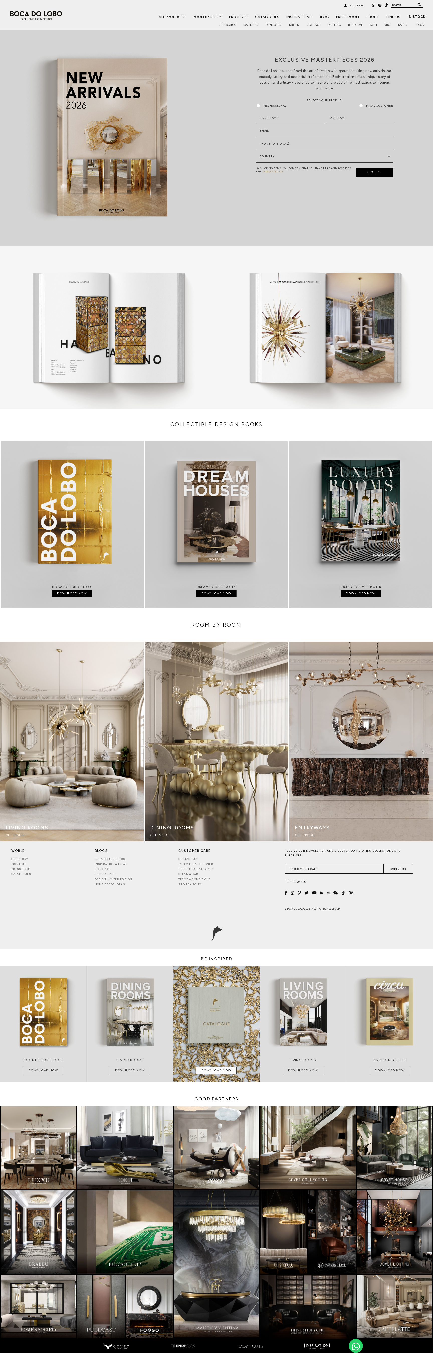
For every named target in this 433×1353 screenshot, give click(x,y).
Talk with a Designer (195, 864)
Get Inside (15, 835)
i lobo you (103, 869)
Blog (324, 17)
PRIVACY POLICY (273, 171)
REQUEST (374, 172)
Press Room (347, 17)
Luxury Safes (106, 874)
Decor (419, 25)
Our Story (19, 859)
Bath (373, 25)
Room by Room (207, 17)
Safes (402, 25)
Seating (312, 25)
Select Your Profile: (325, 100)
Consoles (273, 25)
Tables (294, 25)
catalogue (355, 5)
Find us (393, 17)
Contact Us (187, 859)
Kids (387, 25)
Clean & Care (189, 874)
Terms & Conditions (194, 879)
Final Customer (379, 105)
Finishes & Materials (195, 869)
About (372, 17)
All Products (172, 17)
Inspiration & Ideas (111, 864)
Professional (275, 105)
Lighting (334, 25)
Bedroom (355, 25)
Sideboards (228, 25)
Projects (238, 17)
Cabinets (251, 25)
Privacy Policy (190, 884)
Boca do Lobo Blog (110, 859)
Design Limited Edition (113, 879)
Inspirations (299, 17)
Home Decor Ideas (110, 884)
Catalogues (267, 17)
